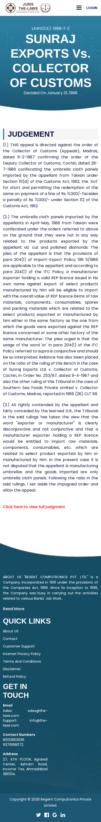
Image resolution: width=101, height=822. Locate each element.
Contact (10, 639)
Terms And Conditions (22, 661)
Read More (13, 609)
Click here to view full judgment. (34, 507)
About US (10, 631)
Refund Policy (14, 676)
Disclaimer (12, 669)
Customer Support (19, 646)
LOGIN (91, 7)
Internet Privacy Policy (22, 654)
